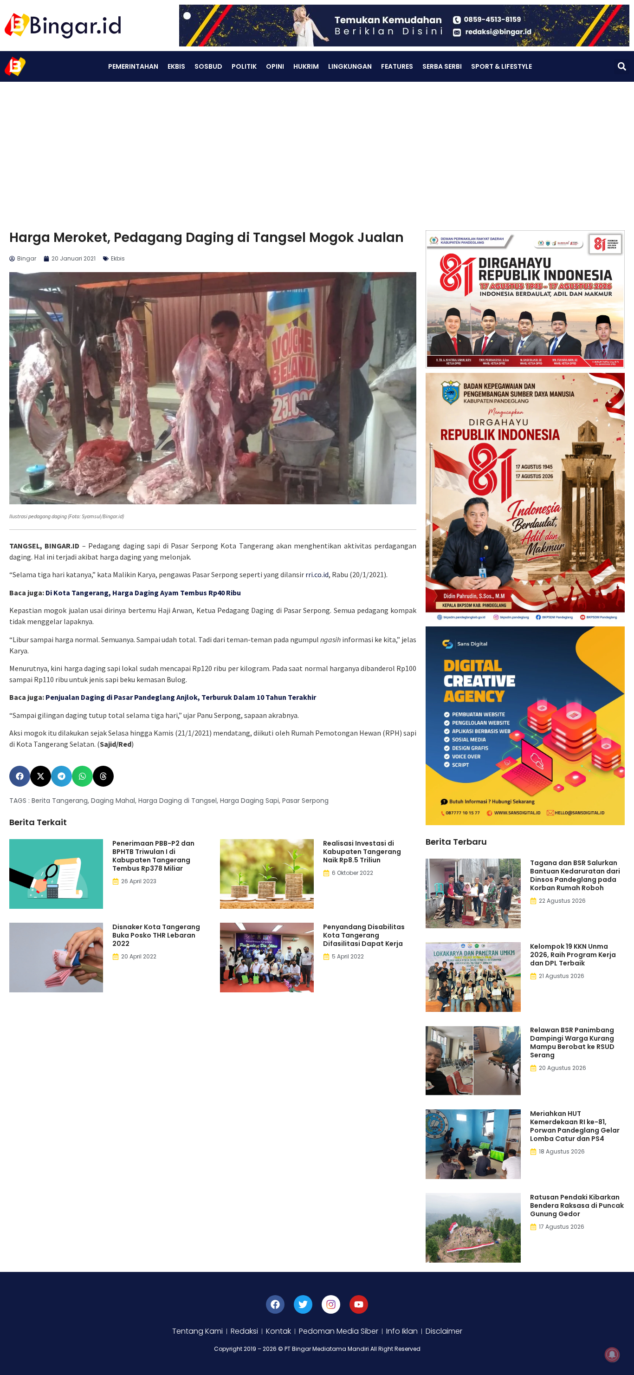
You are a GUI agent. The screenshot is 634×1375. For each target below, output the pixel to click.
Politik (244, 66)
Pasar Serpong (305, 800)
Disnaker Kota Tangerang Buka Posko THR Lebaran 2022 (156, 935)
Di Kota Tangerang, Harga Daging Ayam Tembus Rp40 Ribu (143, 592)
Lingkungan (350, 66)
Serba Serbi (442, 66)
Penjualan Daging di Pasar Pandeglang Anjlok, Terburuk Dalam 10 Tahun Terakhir (180, 697)
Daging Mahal (113, 800)
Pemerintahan (133, 66)
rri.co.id (316, 574)
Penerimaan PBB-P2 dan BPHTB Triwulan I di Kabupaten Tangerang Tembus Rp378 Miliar (153, 856)
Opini (275, 66)
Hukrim (306, 66)
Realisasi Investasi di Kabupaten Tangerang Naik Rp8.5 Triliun (362, 852)
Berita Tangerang (60, 800)
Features (397, 66)
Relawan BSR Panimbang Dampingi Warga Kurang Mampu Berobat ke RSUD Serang (572, 1042)
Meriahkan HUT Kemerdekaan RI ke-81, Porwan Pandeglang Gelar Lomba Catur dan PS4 (575, 1126)
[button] (621, 66)
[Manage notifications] (612, 1354)
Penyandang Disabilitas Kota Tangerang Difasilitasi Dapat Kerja (364, 935)
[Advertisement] (317, 151)
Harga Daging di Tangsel (177, 800)
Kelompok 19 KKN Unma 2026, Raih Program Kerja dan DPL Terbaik (573, 955)
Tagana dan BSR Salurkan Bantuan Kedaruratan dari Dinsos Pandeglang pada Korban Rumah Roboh (575, 875)
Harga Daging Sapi (249, 800)
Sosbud (208, 66)
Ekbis (176, 66)
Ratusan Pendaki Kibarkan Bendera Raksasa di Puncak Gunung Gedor (577, 1206)
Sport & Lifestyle (501, 66)
